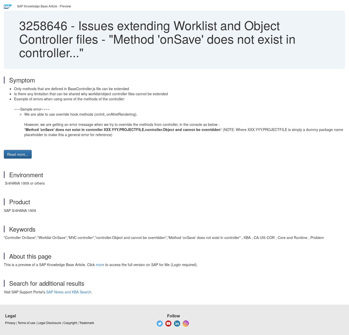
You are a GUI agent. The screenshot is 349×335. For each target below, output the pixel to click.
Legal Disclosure (49, 322)
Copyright (70, 322)
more (100, 264)
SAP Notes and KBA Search (68, 291)
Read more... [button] (17, 154)
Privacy (10, 322)
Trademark (86, 322)
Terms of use (26, 322)
